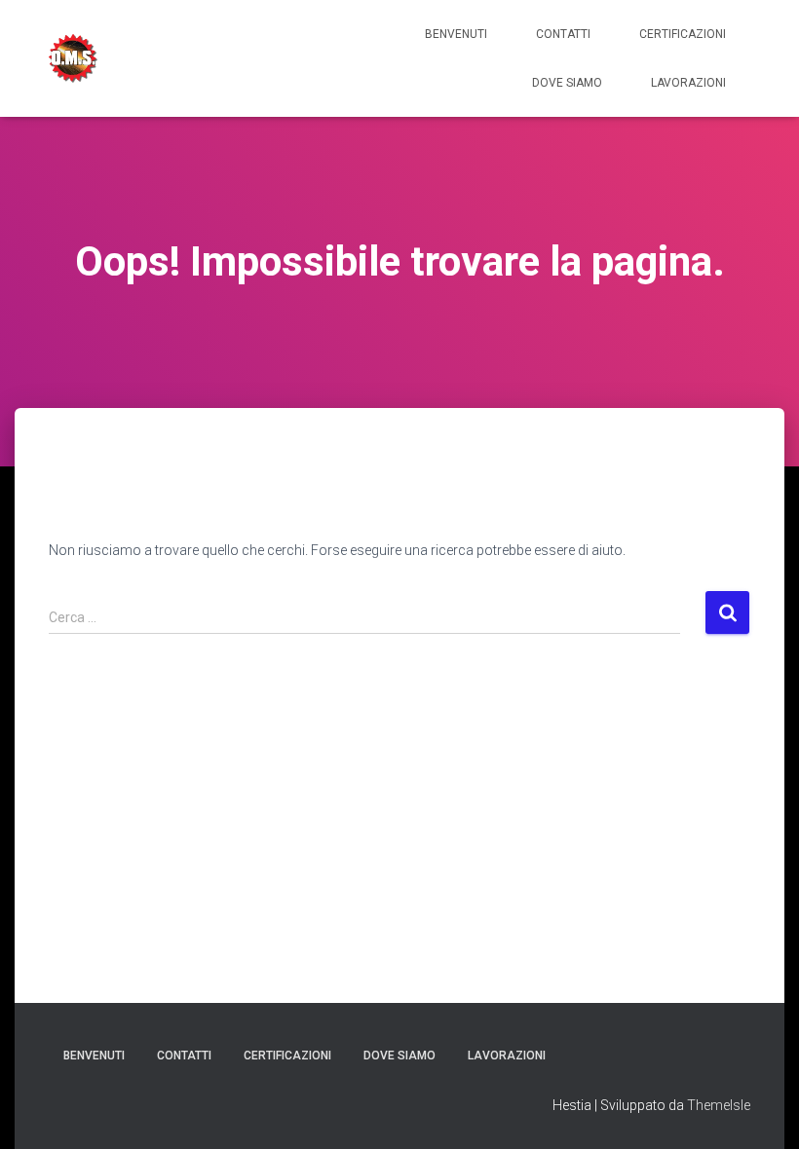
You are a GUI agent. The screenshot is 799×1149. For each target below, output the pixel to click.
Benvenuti (456, 34)
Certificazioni (682, 34)
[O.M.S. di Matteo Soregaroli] (73, 58)
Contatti (563, 34)
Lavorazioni (688, 83)
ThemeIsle (718, 1105)
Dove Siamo (567, 83)
